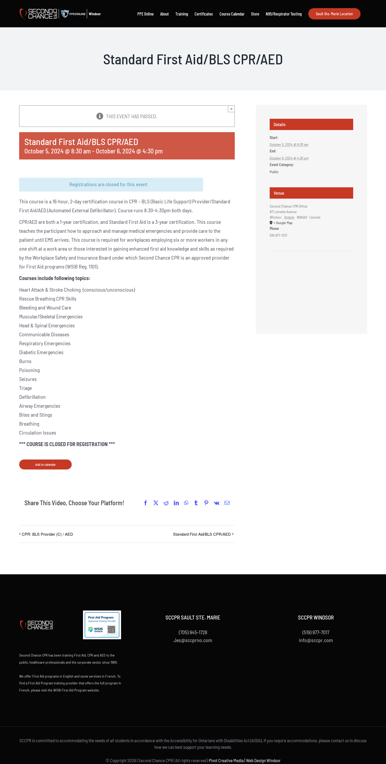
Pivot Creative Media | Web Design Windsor (245, 760)
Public (274, 171)
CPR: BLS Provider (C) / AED (47, 534)
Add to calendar (45, 464)
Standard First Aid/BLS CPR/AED (202, 534)
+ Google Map (283, 222)
